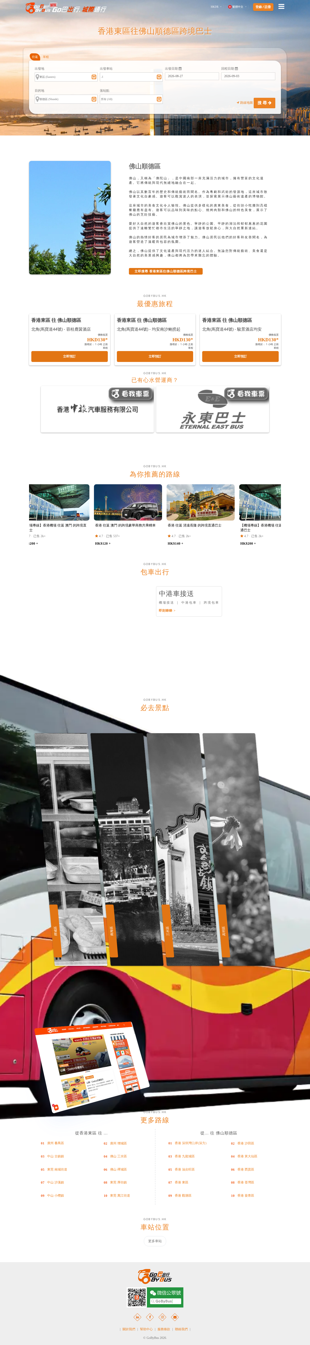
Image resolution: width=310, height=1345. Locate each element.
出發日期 (172, 68)
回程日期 (228, 68)
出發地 (39, 68)
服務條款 (163, 1329)
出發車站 (106, 68)
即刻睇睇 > (167, 610)
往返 (35, 57)
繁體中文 (237, 6)
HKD (214, 6)
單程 (46, 57)
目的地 (39, 90)
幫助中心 (146, 1329)
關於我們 (129, 1329)
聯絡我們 (181, 1329)
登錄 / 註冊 (263, 7)
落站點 (104, 90)
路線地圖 (246, 102)
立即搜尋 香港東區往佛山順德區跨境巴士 (166, 271)
